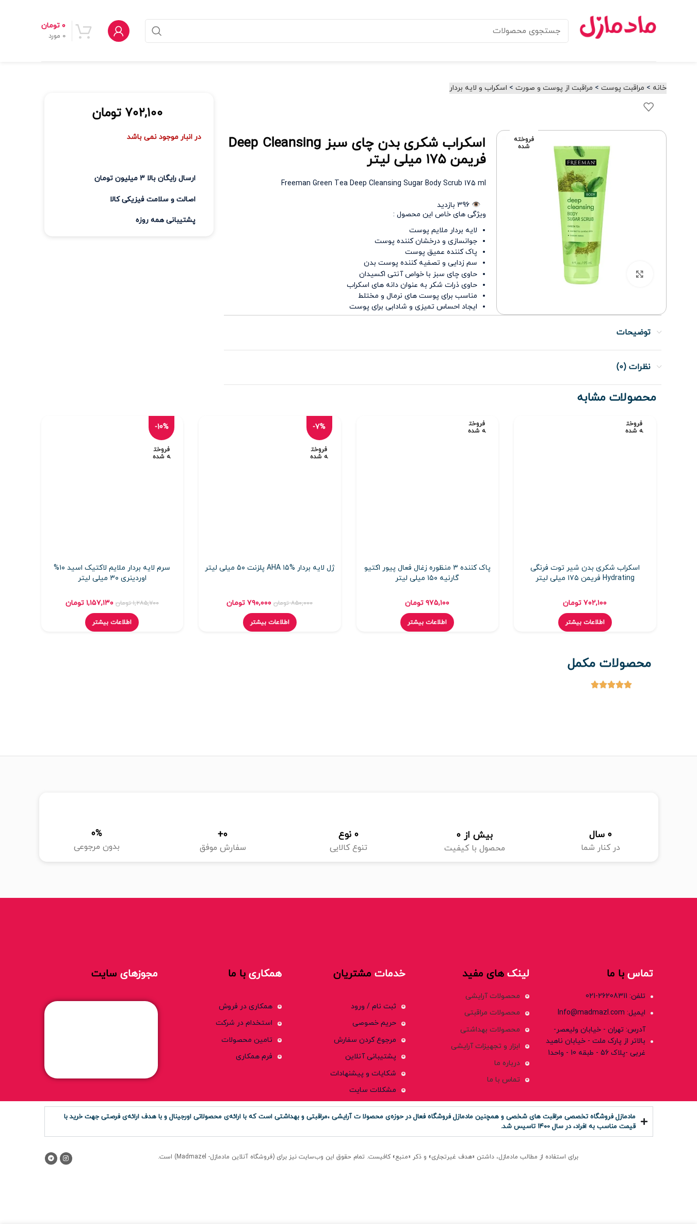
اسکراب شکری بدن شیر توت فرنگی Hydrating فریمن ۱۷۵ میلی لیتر (585, 573)
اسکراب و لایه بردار (478, 88)
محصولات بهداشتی (490, 1030)
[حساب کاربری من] (119, 31)
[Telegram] (51, 1158)
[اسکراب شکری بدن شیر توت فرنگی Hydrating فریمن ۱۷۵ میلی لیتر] (585, 487)
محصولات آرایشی (492, 996)
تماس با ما (503, 1080)
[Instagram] (66, 1158)
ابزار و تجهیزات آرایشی (485, 1046)
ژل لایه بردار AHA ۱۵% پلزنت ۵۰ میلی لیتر (269, 568)
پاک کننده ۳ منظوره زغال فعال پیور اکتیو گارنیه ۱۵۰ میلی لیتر (427, 573)
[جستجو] (157, 31)
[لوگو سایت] (617, 30)
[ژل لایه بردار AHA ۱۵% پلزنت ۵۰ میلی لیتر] (270, 487)
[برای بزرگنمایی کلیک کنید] (640, 274)
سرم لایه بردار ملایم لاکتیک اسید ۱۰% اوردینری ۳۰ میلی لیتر (112, 573)
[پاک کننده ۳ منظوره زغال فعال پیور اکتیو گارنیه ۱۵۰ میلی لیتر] (427, 487)
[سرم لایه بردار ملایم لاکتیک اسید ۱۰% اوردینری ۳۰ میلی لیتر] (112, 487)
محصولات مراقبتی (492, 1013)
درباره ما (507, 1063)
